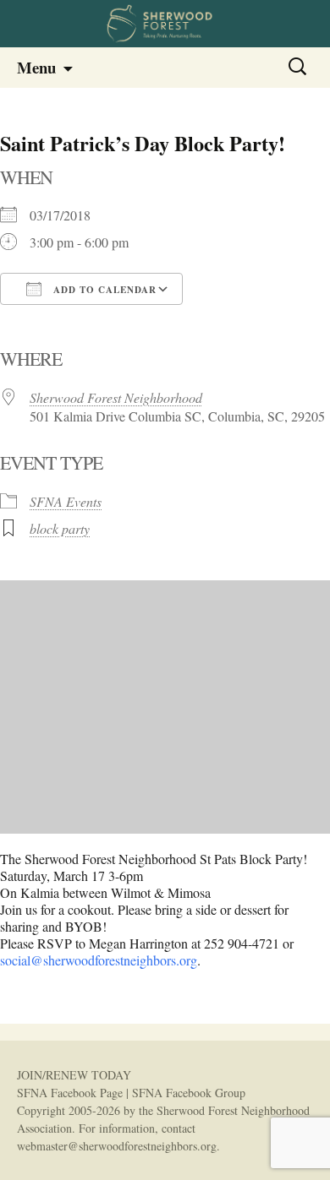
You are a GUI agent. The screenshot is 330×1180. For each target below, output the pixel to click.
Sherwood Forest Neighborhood (116, 397)
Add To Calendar (103, 289)
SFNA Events (66, 501)
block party (60, 528)
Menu (36, 67)
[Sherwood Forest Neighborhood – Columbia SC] (165, 23)
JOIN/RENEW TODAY (74, 1075)
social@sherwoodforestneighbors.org (98, 960)
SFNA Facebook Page (70, 1093)
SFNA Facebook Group (188, 1093)
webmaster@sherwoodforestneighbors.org (117, 1146)
